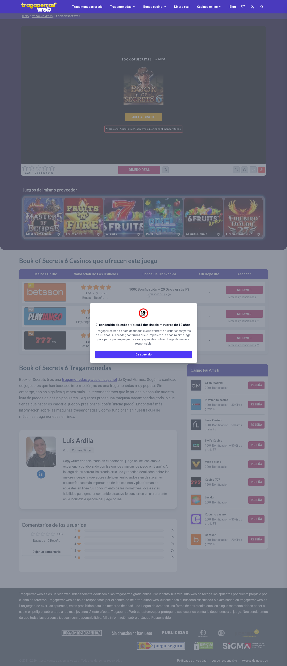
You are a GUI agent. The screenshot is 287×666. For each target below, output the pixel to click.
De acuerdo (144, 354)
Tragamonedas (121, 6)
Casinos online (207, 6)
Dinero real (182, 6)
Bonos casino (152, 6)
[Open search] (262, 7)
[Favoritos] (243, 6)
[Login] (252, 6)
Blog (232, 6)
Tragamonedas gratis (87, 6)
